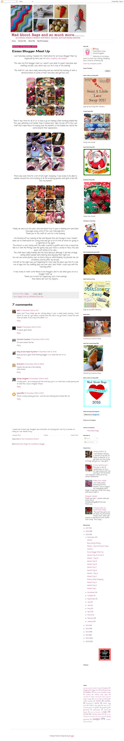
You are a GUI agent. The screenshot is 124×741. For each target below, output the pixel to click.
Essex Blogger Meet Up (95, 552)
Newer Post (17, 435)
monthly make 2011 (98, 714)
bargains (105, 688)
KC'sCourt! (20, 364)
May (89, 609)
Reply (19, 321)
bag (100, 688)
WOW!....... (90, 549)
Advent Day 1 (91, 588)
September (91, 599)
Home (14, 41)
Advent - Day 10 (92, 558)
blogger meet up (23, 297)
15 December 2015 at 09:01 (38, 379)
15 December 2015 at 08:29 (34, 364)
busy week (97, 692)
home (106, 710)
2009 (88, 641)
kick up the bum (95, 712)
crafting (105, 699)
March (90, 615)
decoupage (89, 703)
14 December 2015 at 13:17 (30, 310)
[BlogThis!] (36, 294)
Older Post (74, 435)
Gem (18, 310)
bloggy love (94, 690)
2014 (87, 625)
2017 (87, 528)
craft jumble (97, 699)
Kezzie (19, 327)
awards (95, 688)
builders (88, 692)
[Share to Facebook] (39, 294)
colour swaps (87, 699)
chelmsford (32, 297)
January (90, 621)
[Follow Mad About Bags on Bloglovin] (91, 415)
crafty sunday (88, 701)
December (91, 537)
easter (97, 703)
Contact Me (22, 41)
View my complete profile (92, 64)
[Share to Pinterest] (41, 294)
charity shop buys (101, 695)
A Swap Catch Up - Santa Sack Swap (100, 509)
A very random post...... (101, 465)
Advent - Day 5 (92, 573)
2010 (87, 638)
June (89, 605)
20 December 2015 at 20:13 (34, 393)
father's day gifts (95, 705)
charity (88, 695)
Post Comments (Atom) (30, 439)
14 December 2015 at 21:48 (47, 352)
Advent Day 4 (92, 576)
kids (105, 712)
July (89, 602)
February (90, 618)
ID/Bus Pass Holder (99, 481)
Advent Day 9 (92, 561)
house (85, 712)
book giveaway (106, 690)
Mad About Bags (93, 431)
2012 (87, 632)
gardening (105, 708)
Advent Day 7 (92, 567)
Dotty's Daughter (23, 379)
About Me (31, 41)
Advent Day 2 (92, 585)
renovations (92, 717)
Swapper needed (91, 496)
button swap (106, 692)
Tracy (97, 49)
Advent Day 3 (92, 582)
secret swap (100, 717)
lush (42, 297)
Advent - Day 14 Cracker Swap (97, 546)
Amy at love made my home (27, 352)
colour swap (105, 697)
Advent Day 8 (92, 564)
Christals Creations (23, 339)
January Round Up (99, 451)
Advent (89, 540)
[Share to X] (38, 294)
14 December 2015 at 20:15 (31, 327)
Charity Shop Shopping (95, 579)
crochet (98, 701)
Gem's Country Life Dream (56, 58)
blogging (86, 690)
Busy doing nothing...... (94, 543)
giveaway (86, 710)
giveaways (96, 710)
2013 (87, 629)
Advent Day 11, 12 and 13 (95, 555)
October (90, 596)
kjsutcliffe (20, 393)
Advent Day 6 (92, 570)
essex (38, 297)
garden (97, 708)
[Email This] (34, 294)
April (89, 612)
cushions (107, 701)
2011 (87, 635)
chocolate (85, 697)
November (91, 592)
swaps (96, 719)
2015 (87, 534)
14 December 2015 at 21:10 (40, 339)
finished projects (88, 708)
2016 (87, 531)
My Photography (42, 41)
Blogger (71, 736)
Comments (90, 442)
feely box (106, 705)
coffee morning (95, 697)
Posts (88, 438)
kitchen (85, 714)
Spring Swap (86, 688)
